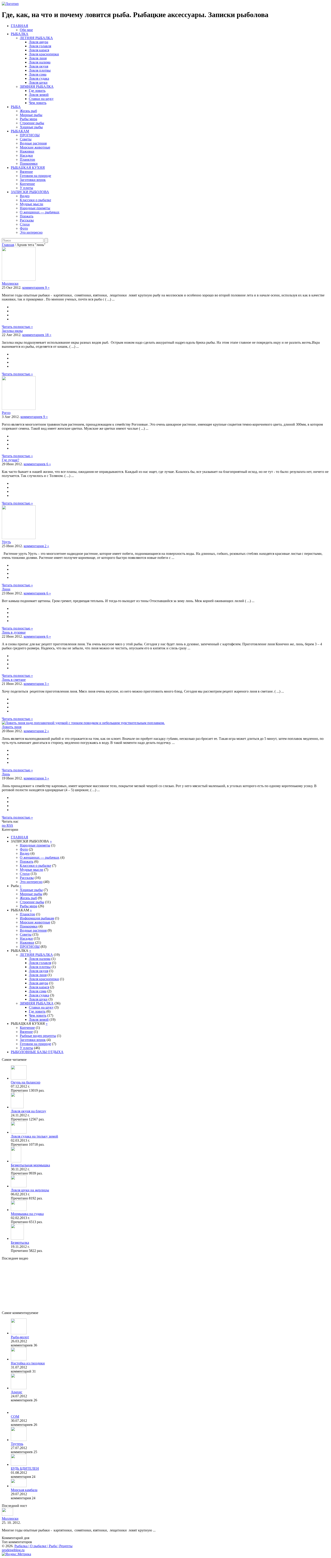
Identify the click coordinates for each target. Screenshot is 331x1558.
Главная (8, 245)
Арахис (16, 1392)
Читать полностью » (17, 327)
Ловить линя (11, 727)
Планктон (27, 159)
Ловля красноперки (44, 54)
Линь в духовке (14, 632)
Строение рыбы (32, 123)
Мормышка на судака (27, 1214)
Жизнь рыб (28, 111)
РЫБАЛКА (19, 34)
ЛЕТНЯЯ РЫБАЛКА (36, 38)
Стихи (25, 224)
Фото (24, 228)
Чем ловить (37, 103)
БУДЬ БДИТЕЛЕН (25, 1468)
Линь (6, 774)
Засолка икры (12, 331)
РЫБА (16, 107)
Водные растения (33, 143)
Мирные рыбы (31, 115)
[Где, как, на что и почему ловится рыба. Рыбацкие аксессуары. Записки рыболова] (10, 4)
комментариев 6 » (37, 464)
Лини (6, 589)
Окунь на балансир (25, 1082)
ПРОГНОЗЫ (30, 135)
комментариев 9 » (36, 287)
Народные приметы (35, 208)
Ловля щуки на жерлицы (30, 1190)
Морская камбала (24, 1490)
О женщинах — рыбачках (39, 212)
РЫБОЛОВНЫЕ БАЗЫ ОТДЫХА (37, 1052)
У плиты (26, 188)
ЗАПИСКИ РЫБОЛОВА (30, 192)
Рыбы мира (28, 119)
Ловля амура (38, 42)
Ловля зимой (39, 95)
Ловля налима (39, 62)
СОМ (15, 1416)
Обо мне (26, 30)
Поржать (26, 216)
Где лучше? (10, 460)
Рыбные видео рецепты (38, 1036)
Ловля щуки (38, 82)
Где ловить (37, 91)
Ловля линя (38, 58)
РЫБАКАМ (20, 131)
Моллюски (10, 283)
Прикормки (29, 163)
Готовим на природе (35, 176)
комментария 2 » (36, 546)
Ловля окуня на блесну (28, 1111)
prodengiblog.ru (13, 1550)
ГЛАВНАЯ (19, 26)
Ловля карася (39, 50)
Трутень (17, 1444)
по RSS (7, 825)
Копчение (27, 184)
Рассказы (27, 220)
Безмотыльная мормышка (30, 1165)
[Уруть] (19, 538)
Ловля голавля (40, 46)
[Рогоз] (19, 409)
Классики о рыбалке (35, 200)
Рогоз (6, 413)
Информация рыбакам (37, 918)
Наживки (27, 151)
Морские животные (35, 147)
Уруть (6, 542)
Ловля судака (39, 78)
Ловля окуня (38, 66)
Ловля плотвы (40, 70)
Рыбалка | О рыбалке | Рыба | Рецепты (43, 1546)
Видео (24, 196)
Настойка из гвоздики (28, 1363)
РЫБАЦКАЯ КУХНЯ (28, 167)
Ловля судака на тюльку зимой (34, 1136)
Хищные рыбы (31, 127)
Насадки (26, 155)
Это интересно (31, 232)
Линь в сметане (14, 680)
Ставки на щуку (41, 99)
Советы (26, 139)
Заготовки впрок (33, 180)
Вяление (26, 172)
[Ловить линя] (83, 723)
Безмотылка (20, 1242)
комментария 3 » (36, 684)
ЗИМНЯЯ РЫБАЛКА (37, 86)
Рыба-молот (20, 1337)
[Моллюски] (19, 279)
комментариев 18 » (36, 335)
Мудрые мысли (31, 204)
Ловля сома (37, 74)
